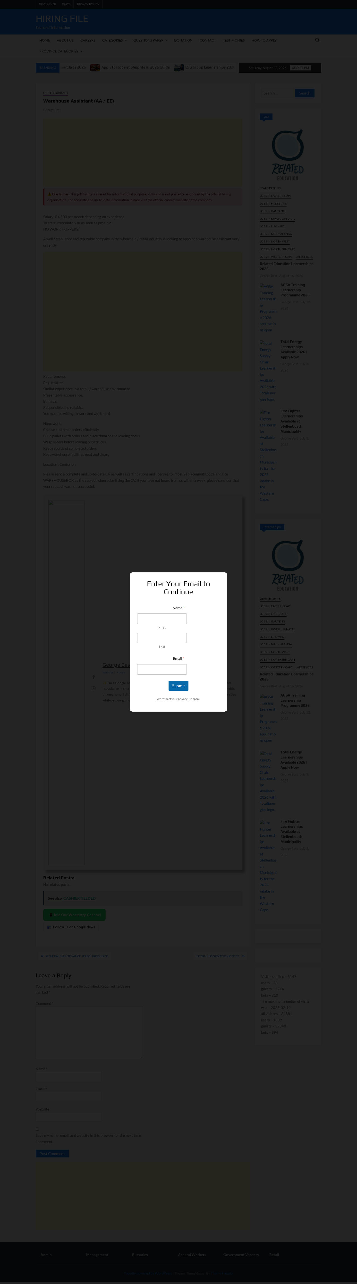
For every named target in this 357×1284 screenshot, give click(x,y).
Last (162, 647)
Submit (178, 685)
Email (178, 658)
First (162, 627)
